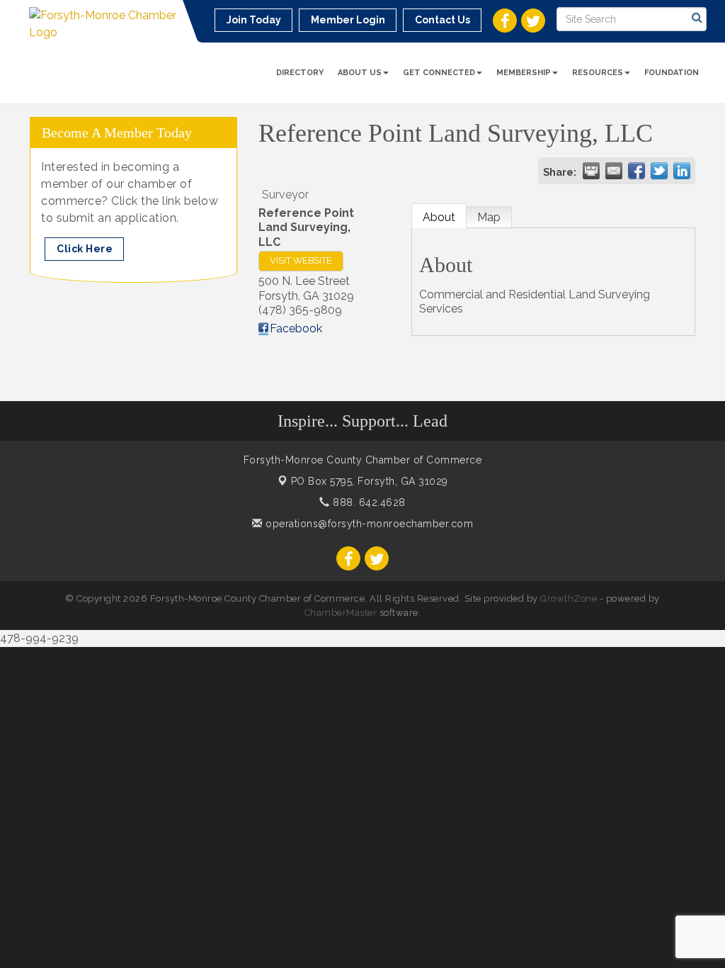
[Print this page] (591, 170)
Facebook (296, 328)
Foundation (671, 72)
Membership (523, 72)
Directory (300, 72)
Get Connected (439, 72)
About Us (360, 72)
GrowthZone (568, 598)
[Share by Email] (613, 170)
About (439, 217)
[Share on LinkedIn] (681, 170)
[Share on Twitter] (659, 170)
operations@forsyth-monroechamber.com (368, 523)
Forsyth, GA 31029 (369, 481)
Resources (597, 72)
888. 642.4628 (368, 502)
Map (489, 217)
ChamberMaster (340, 612)
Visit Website (301, 260)
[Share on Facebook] (636, 170)
